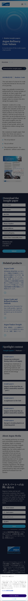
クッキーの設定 (14, 598)
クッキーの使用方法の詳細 (7, 590)
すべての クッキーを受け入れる (14, 595)
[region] (14, 587)
